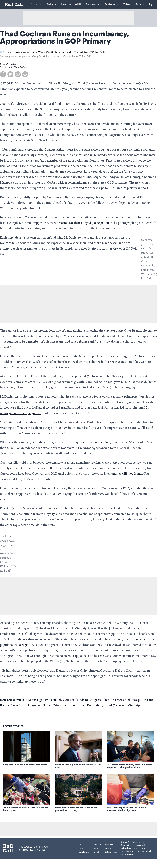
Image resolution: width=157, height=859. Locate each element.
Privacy (95, 848)
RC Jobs (108, 848)
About (81, 844)
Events (81, 848)
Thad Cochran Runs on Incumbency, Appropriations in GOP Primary (64, 37)
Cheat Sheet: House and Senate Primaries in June (43, 705)
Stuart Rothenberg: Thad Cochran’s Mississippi (110, 705)
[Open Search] (150, 4)
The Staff (96, 852)
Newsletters (83, 852)
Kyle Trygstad (9, 64)
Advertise (109, 844)
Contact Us (96, 844)
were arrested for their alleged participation (79, 223)
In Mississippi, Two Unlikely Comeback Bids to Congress (63, 700)
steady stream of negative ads (103, 442)
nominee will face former (126, 473)
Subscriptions (111, 852)
